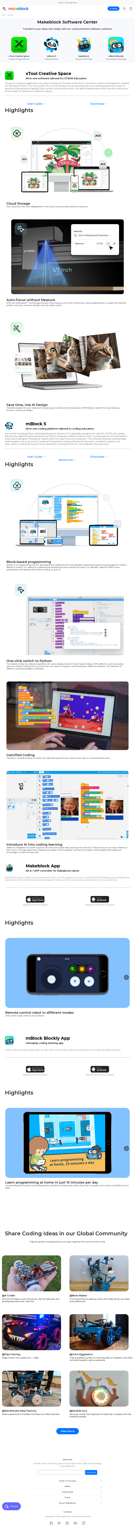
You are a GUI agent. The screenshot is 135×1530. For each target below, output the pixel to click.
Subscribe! (91, 1472)
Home (3, 15)
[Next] (126, 977)
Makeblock (18, 8)
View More (67, 1431)
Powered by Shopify (81, 1516)
